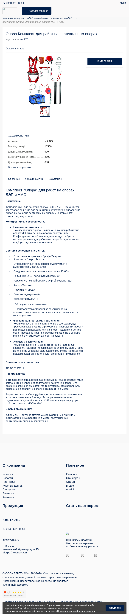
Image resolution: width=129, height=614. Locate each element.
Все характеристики (19, 167)
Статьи (70, 481)
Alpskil (70, 489)
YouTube (9, 533)
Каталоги (71, 474)
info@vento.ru (11, 539)
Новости (8, 478)
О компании (14, 465)
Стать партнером (82, 506)
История (8, 474)
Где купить (9, 489)
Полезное (75, 465)
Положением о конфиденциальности (76, 611)
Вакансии (8, 493)
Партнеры (9, 481)
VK (4, 533)
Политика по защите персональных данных (29, 602)
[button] (109, 47)
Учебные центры (13, 485)
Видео (70, 485)
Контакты (8, 497)
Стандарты (73, 478)
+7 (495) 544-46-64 (13, 3)
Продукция (13, 506)
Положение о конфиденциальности (80, 602)
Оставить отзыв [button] (15, 48)
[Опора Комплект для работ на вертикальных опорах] (44, 79)
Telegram (15, 533)
